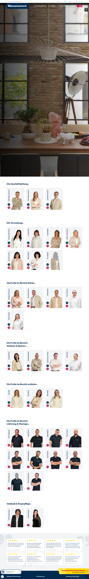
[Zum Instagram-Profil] (79, 1)
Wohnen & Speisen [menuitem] (41, 6)
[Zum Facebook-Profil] (76, 1)
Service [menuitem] (72, 6)
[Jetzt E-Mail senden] (81, 1)
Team (64, 1)
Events (58, 1)
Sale (80, 5)
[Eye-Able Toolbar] (86, 10)
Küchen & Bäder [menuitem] (64, 6)
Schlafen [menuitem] (53, 6)
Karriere (70, 1)
